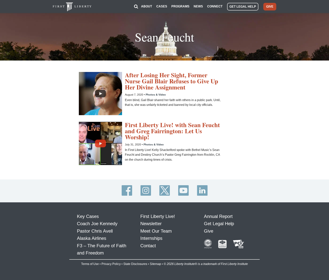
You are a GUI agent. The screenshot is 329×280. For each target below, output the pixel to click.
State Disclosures (135, 264)
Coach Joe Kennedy (97, 223)
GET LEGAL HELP (242, 6)
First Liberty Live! (157, 216)
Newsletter (151, 223)
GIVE (269, 6)
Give (208, 231)
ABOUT (146, 6)
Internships (151, 238)
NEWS (198, 6)
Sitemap (155, 264)
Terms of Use (90, 264)
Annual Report (218, 216)
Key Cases (88, 216)
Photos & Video (156, 94)
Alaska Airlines (91, 238)
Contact (148, 245)
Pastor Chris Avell (95, 231)
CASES (161, 6)
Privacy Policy (111, 264)
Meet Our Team (156, 231)
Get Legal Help (219, 223)
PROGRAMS (180, 6)
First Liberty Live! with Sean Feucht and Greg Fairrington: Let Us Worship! (172, 131)
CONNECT (215, 6)
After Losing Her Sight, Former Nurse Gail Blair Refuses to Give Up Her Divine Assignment (171, 81)
